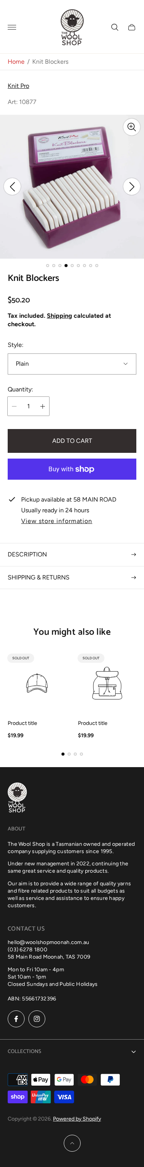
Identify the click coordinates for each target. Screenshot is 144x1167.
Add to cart (72, 440)
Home (16, 61)
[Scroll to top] (72, 1143)
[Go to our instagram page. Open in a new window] (36, 1018)
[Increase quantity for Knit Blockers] (42, 406)
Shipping (59, 315)
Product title (22, 723)
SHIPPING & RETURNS (39, 577)
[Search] (114, 27)
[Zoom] (131, 127)
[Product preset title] (37, 683)
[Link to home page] (17, 798)
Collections (24, 1051)
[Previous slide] (12, 186)
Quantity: (20, 389)
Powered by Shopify (77, 1119)
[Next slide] (131, 186)
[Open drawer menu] (11, 27)
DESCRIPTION (27, 554)
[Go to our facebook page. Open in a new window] (16, 1018)
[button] (47, 265)
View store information (56, 521)
